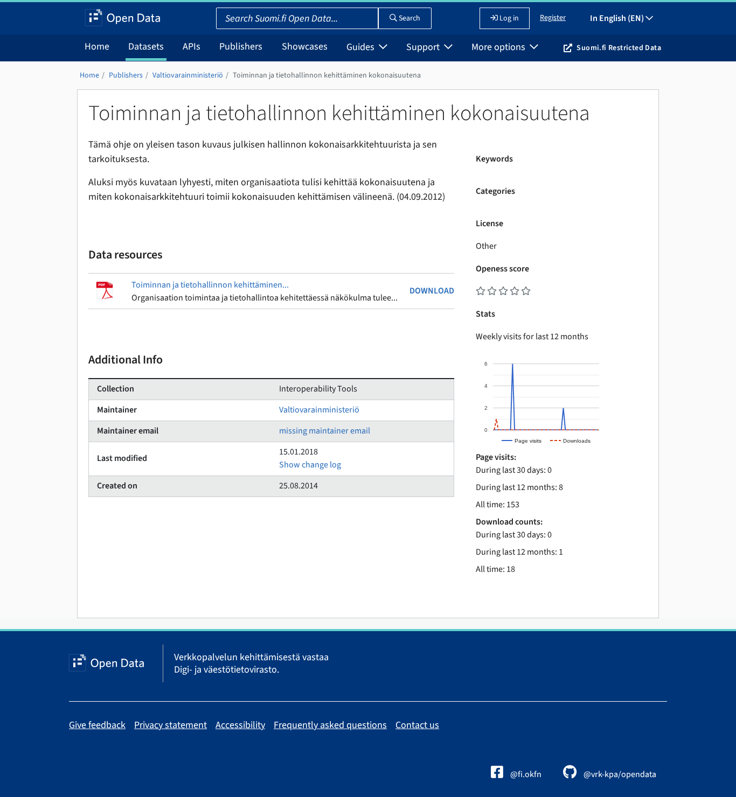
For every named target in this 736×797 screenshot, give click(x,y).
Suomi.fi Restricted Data (619, 48)
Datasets (146, 46)
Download (431, 291)
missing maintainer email (324, 431)
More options (499, 47)
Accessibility (240, 725)
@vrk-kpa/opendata (619, 774)
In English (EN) (617, 18)
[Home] (122, 18)
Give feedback (97, 725)
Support (424, 47)
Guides (361, 47)
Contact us (417, 725)
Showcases (305, 46)
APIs (191, 46)
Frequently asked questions (330, 725)
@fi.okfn (525, 774)
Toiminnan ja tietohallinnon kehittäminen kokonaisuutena (327, 75)
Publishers (240, 46)
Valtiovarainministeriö (187, 75)
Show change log (310, 465)
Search (408, 18)
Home (97, 46)
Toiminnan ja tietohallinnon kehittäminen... (210, 285)
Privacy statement (170, 725)
